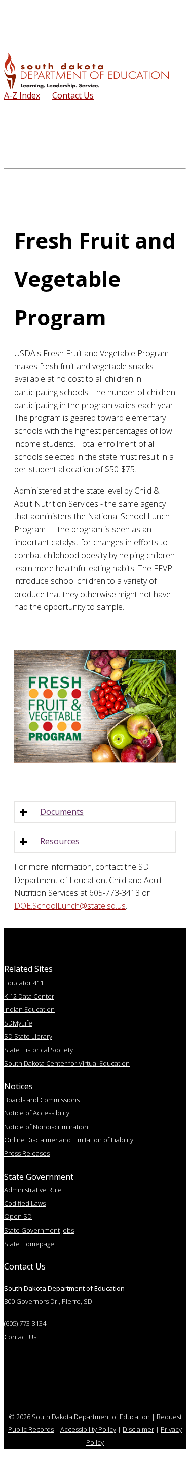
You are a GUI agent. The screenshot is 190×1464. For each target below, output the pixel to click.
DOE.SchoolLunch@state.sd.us (70, 905)
